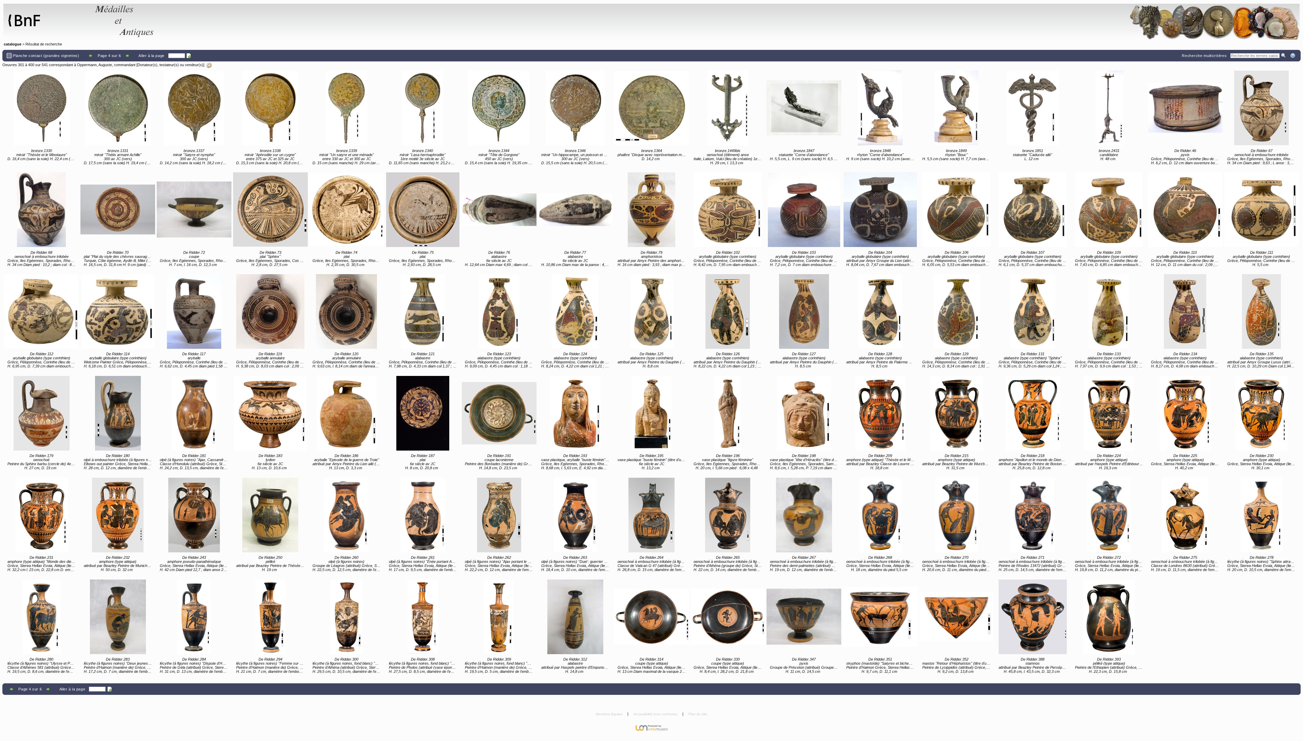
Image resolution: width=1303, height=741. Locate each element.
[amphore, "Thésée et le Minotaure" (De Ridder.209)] (880, 413)
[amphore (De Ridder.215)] (956, 413)
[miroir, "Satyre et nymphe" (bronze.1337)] (194, 108)
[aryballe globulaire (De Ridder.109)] (1109, 209)
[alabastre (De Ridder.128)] (880, 311)
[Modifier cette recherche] (209, 65)
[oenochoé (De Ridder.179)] (41, 413)
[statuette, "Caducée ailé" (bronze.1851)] (1032, 108)
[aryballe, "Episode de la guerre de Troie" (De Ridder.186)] (346, 413)
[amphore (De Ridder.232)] (117, 515)
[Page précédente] (91, 55)
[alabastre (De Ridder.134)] (1185, 311)
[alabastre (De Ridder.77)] (575, 209)
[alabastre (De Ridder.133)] (1109, 311)
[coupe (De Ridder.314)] (651, 617)
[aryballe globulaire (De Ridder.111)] (1261, 209)
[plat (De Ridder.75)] (422, 209)
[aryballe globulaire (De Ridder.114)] (117, 311)
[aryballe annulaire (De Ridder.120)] (346, 311)
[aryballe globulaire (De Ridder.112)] (41, 311)
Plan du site (697, 714)
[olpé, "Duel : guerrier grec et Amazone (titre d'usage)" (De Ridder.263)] (575, 515)
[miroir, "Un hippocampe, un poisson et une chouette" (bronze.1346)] (575, 108)
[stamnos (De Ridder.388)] (1032, 617)
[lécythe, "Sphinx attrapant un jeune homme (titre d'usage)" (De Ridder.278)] (1261, 515)
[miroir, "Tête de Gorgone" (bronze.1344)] (499, 108)
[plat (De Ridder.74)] (346, 209)
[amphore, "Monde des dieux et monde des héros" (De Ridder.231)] (41, 515)
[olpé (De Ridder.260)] (346, 515)
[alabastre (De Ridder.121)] (422, 311)
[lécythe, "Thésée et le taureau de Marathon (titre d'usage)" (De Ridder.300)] (346, 617)
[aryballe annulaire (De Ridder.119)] (270, 311)
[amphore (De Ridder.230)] (1261, 413)
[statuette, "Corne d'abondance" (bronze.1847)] (804, 108)
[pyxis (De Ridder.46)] (1185, 108)
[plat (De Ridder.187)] (422, 413)
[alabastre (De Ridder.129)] (956, 311)
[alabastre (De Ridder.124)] (575, 311)
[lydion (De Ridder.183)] (270, 413)
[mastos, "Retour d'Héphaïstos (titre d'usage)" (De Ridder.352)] (956, 617)
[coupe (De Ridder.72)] (194, 209)
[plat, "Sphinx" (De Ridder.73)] (270, 209)
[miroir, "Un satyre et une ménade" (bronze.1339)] (346, 108)
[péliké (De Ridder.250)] (270, 515)
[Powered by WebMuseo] (652, 727)
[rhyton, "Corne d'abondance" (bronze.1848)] (880, 108)
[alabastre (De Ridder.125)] (651, 311)
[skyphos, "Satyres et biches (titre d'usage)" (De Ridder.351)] (880, 617)
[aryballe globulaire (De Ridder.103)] (804, 209)
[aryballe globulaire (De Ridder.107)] (1032, 209)
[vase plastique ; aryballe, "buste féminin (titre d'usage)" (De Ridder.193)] (575, 413)
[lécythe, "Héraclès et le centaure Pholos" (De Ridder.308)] (422, 617)
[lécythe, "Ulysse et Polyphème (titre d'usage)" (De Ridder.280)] (41, 617)
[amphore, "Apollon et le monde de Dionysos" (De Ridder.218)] (1032, 413)
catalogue (12, 44)
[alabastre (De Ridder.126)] (728, 311)
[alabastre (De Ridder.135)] (1261, 311)
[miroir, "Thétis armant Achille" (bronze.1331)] (117, 108)
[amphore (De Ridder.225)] (1185, 413)
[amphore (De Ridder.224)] (1109, 413)
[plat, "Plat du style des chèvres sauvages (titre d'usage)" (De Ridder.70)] (117, 209)
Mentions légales (609, 714)
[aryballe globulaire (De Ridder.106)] (956, 209)
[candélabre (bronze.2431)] (1109, 108)
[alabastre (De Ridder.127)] (804, 311)
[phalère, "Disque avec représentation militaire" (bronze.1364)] (651, 108)
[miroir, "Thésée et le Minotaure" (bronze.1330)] (41, 108)
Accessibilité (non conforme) (656, 714)
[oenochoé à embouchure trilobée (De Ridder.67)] (1261, 108)
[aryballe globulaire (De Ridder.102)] (728, 209)
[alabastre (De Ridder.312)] (575, 617)
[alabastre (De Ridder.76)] (499, 209)
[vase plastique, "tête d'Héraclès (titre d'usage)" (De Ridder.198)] (804, 413)
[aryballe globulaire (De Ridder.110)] (1185, 209)
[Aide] (1293, 55)
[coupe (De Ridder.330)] (728, 617)
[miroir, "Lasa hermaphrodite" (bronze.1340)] (422, 108)
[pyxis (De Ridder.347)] (804, 617)
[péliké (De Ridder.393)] (1109, 617)
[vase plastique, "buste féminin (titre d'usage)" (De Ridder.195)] (651, 413)
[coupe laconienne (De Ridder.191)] (499, 413)
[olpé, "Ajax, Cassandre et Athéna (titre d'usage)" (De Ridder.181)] (194, 413)
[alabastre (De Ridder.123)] (499, 311)
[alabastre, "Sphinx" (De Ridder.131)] (1032, 311)
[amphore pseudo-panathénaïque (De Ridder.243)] (194, 515)
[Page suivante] (128, 55)
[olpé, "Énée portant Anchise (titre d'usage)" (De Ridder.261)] (422, 515)
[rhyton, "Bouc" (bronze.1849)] (956, 108)
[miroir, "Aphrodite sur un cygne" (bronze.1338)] (270, 108)
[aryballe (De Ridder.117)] (194, 311)
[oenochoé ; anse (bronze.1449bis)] (728, 108)
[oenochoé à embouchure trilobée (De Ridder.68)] (41, 209)
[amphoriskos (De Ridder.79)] (651, 209)
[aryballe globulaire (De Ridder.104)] (880, 209)
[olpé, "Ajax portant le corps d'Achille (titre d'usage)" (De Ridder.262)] (499, 515)
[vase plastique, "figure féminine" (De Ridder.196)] (728, 413)
